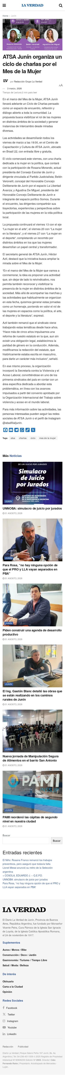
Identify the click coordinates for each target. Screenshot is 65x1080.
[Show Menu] (4, 5)
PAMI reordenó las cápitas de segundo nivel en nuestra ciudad (30, 819)
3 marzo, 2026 (14, 88)
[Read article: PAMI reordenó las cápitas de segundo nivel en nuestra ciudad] (32, 792)
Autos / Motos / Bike (15, 949)
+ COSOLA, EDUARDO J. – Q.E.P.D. (23, 875)
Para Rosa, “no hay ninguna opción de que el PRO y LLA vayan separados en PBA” (30, 569)
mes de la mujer (47, 437)
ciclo (33, 437)
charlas (23, 437)
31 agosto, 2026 (13, 513)
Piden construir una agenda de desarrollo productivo (32, 632)
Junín (13, 15)
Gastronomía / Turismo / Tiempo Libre (25, 960)
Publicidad (23, 1046)
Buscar (6, 835)
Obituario (8, 981)
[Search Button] (60, 5)
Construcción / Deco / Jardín (19, 955)
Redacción (8, 1046)
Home (5, 15)
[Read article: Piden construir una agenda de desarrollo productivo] (32, 605)
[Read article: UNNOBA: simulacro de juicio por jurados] (32, 483)
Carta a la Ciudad (13, 986)
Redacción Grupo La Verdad (28, 81)
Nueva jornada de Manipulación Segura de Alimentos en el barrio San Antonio (31, 758)
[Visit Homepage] (32, 5)
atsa (13, 437)
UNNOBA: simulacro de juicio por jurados (32, 508)
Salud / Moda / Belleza (16, 965)
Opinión (7, 991)
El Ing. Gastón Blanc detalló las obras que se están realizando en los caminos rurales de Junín (32, 695)
